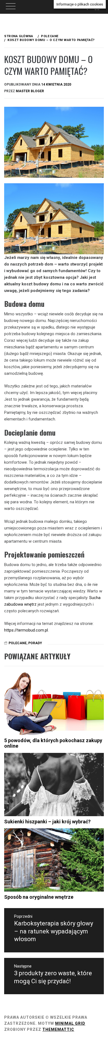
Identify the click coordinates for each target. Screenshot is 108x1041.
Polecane (18, 643)
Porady (35, 643)
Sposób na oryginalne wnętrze (38, 897)
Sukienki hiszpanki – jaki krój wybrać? (47, 821)
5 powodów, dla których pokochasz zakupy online (53, 743)
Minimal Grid (70, 1023)
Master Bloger (30, 91)
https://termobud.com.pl (26, 630)
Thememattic (58, 1029)
